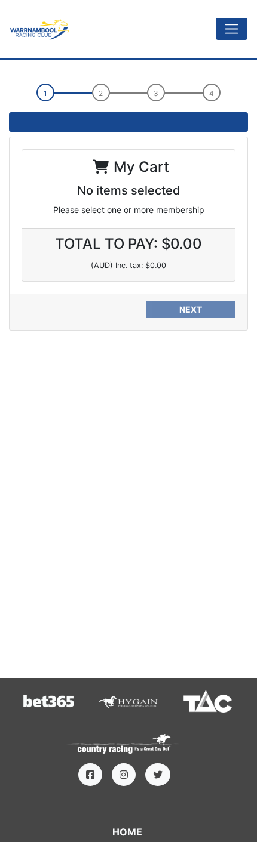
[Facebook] (90, 774)
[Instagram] (124, 774)
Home (127, 832)
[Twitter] (157, 774)
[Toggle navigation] (231, 29)
